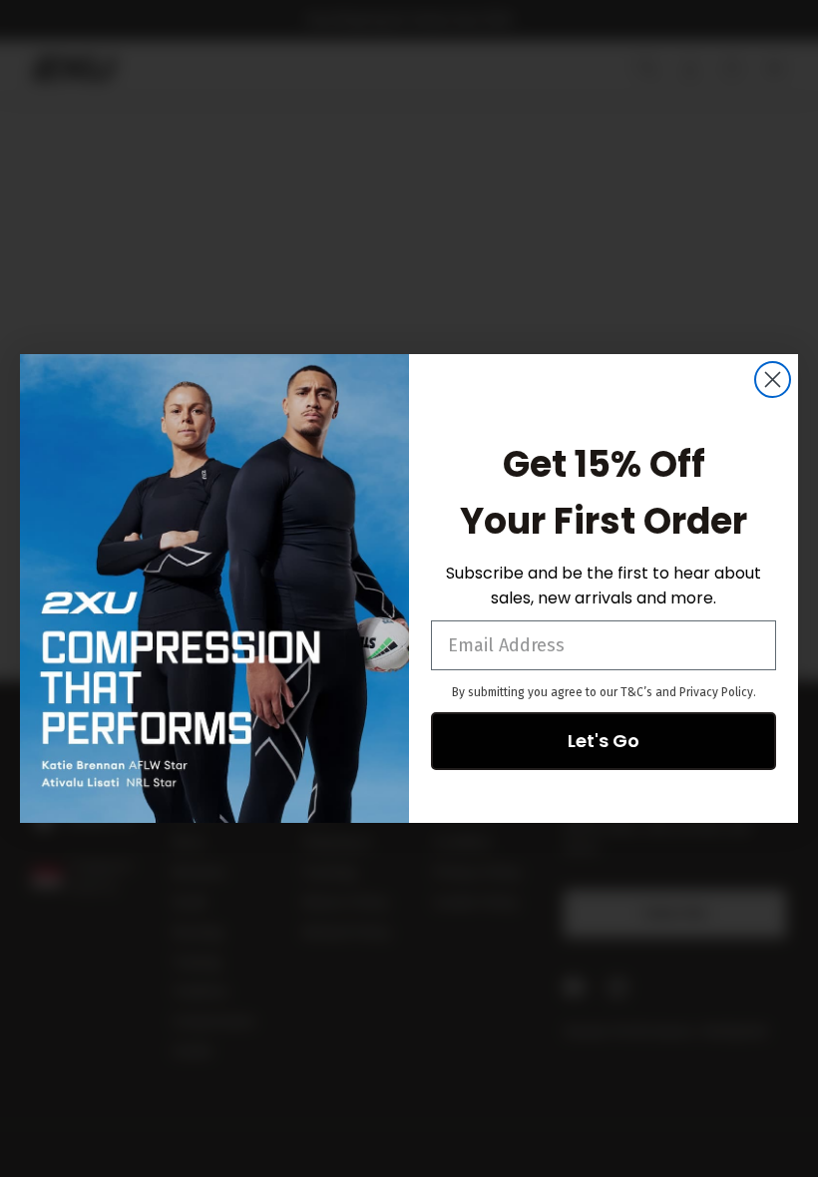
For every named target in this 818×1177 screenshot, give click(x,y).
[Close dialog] (772, 379)
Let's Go (603, 740)
